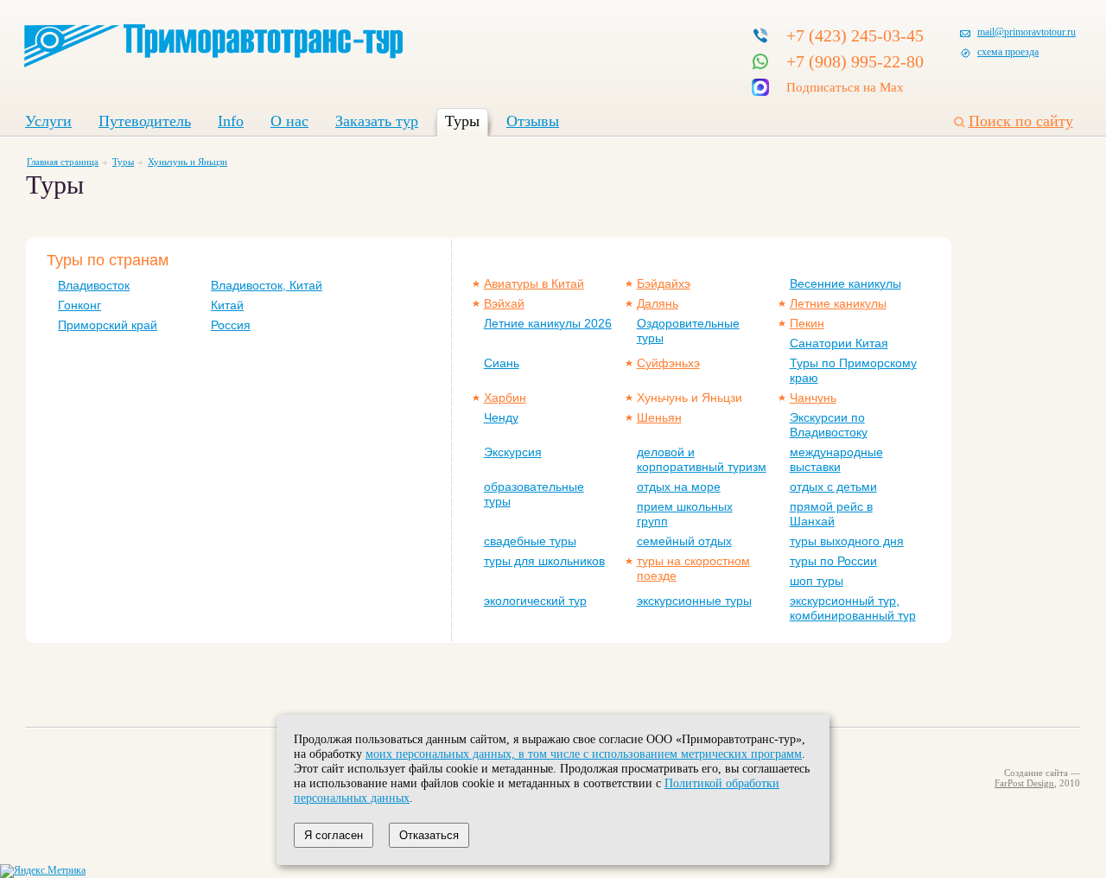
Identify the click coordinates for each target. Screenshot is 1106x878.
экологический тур (535, 601)
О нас (289, 121)
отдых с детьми (833, 486)
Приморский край (107, 325)
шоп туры (816, 581)
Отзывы (532, 121)
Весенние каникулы (845, 283)
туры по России (833, 561)
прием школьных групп (685, 513)
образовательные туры (534, 494)
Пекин (807, 323)
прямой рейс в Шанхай (831, 513)
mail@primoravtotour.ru (1026, 32)
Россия (231, 325)
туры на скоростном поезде (693, 568)
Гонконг (79, 305)
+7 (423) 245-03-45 (855, 35)
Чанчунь (813, 397)
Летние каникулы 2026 (548, 323)
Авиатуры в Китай (534, 283)
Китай (227, 305)
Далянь (657, 303)
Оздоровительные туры (688, 330)
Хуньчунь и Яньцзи (187, 161)
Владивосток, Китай (266, 285)
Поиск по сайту (1021, 121)
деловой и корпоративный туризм (701, 459)
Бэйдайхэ (663, 283)
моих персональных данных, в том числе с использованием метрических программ (583, 753)
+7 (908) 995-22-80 (855, 61)
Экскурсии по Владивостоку (829, 424)
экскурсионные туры (694, 601)
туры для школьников (544, 561)
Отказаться (429, 835)
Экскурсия (513, 452)
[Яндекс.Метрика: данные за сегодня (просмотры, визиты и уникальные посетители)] (43, 871)
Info (231, 121)
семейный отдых (684, 541)
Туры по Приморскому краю (853, 370)
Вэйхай (504, 303)
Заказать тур (376, 121)
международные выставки (836, 459)
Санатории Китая (839, 343)
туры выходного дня (847, 541)
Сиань (501, 363)
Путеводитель (145, 121)
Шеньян (659, 417)
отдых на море (679, 486)
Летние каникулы (838, 303)
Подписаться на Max (845, 87)
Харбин (505, 397)
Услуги (48, 121)
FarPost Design (1024, 783)
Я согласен (333, 835)
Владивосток (94, 285)
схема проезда (1008, 52)
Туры (462, 121)
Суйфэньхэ (668, 363)
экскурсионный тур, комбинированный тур (853, 608)
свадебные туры (530, 541)
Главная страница (63, 161)
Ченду (501, 417)
